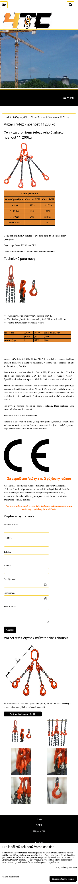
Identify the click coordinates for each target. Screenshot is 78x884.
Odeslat (10, 629)
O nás (39, 819)
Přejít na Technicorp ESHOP (22, 714)
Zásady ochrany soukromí (65, 867)
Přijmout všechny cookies (63, 878)
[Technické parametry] (21, 287)
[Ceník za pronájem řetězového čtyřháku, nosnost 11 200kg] (26, 166)
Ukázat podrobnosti (10, 876)
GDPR (39, 825)
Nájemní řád (39, 831)
